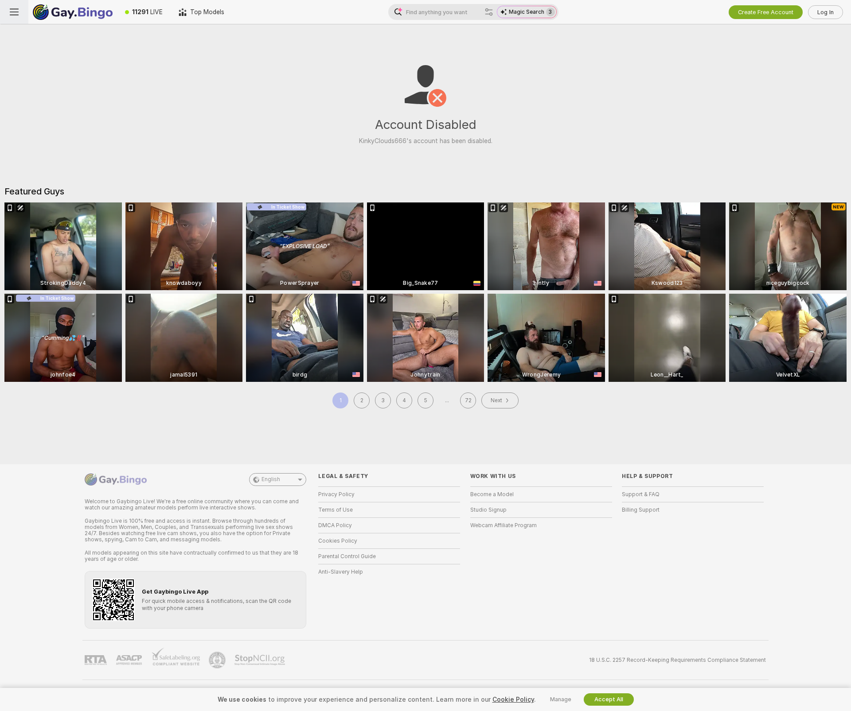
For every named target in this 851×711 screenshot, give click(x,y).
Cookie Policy (513, 699)
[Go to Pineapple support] (218, 660)
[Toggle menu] (14, 12)
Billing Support (641, 510)
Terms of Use (335, 510)
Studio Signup (488, 510)
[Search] (489, 12)
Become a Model (492, 494)
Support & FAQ (641, 494)
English (271, 479)
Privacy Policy (336, 494)
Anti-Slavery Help (340, 572)
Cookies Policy (337, 541)
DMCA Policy (335, 525)
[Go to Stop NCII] (260, 660)
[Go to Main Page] (72, 12)
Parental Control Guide (347, 556)
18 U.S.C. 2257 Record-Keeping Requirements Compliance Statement (677, 660)
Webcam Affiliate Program (503, 525)
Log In (825, 12)
